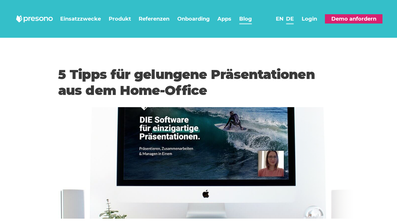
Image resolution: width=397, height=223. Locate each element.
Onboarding (193, 19)
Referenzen (154, 19)
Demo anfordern (353, 19)
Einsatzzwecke (80, 19)
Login (309, 19)
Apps (224, 19)
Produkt (120, 19)
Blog (245, 19)
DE (290, 19)
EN (280, 19)
